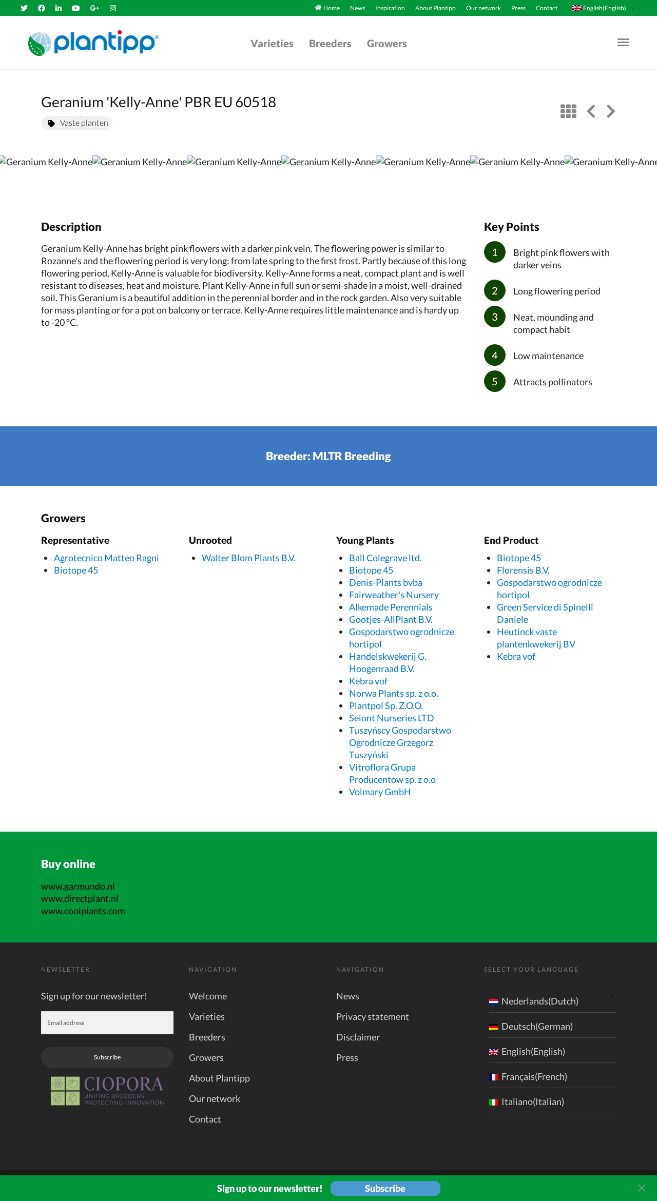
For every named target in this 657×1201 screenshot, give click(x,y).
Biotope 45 (76, 570)
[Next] (640, 177)
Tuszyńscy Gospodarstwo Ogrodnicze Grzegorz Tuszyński (400, 742)
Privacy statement (372, 1016)
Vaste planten (84, 122)
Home (331, 8)
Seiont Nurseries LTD (391, 717)
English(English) (533, 1051)
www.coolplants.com (83, 910)
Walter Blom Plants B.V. (249, 557)
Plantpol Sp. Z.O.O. (386, 705)
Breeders (330, 43)
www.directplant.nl (80, 898)
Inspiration (390, 8)
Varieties (272, 43)
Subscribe (107, 1057)
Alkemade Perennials (391, 607)
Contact (546, 8)
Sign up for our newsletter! (94, 995)
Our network (483, 8)
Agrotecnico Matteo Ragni (106, 557)
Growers (387, 43)
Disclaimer (358, 1036)
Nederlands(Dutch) (539, 1001)
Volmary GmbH (380, 791)
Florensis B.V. (523, 570)
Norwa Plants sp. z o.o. (393, 693)
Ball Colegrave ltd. (385, 557)
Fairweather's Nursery (394, 594)
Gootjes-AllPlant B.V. (391, 619)
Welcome (208, 995)
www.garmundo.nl (78, 886)
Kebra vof (368, 680)
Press (518, 8)
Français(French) (534, 1076)
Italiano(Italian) (532, 1101)
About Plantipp (435, 8)
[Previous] (16, 177)
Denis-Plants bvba (385, 582)
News (357, 8)
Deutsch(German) (537, 1026)
